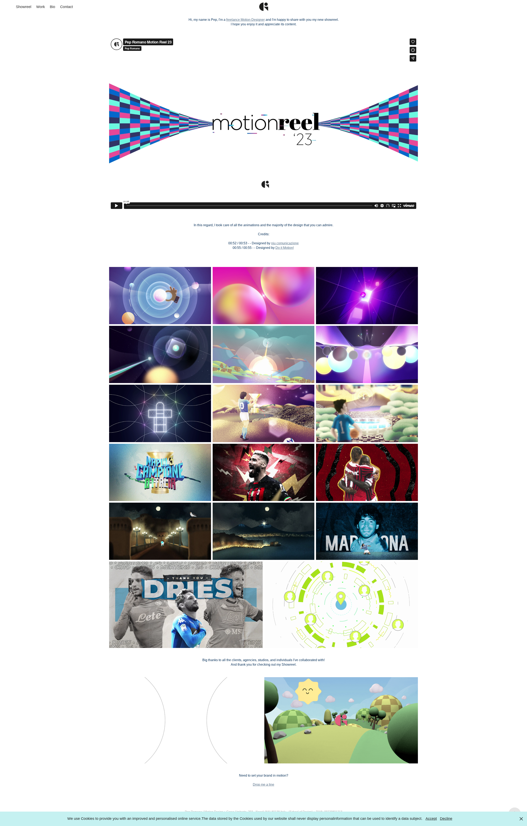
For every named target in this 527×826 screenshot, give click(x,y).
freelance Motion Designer (245, 19)
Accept (431, 819)
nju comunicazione (285, 243)
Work (40, 7)
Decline (446, 819)
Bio (52, 7)
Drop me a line (263, 784)
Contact (66, 7)
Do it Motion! (284, 247)
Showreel (23, 7)
